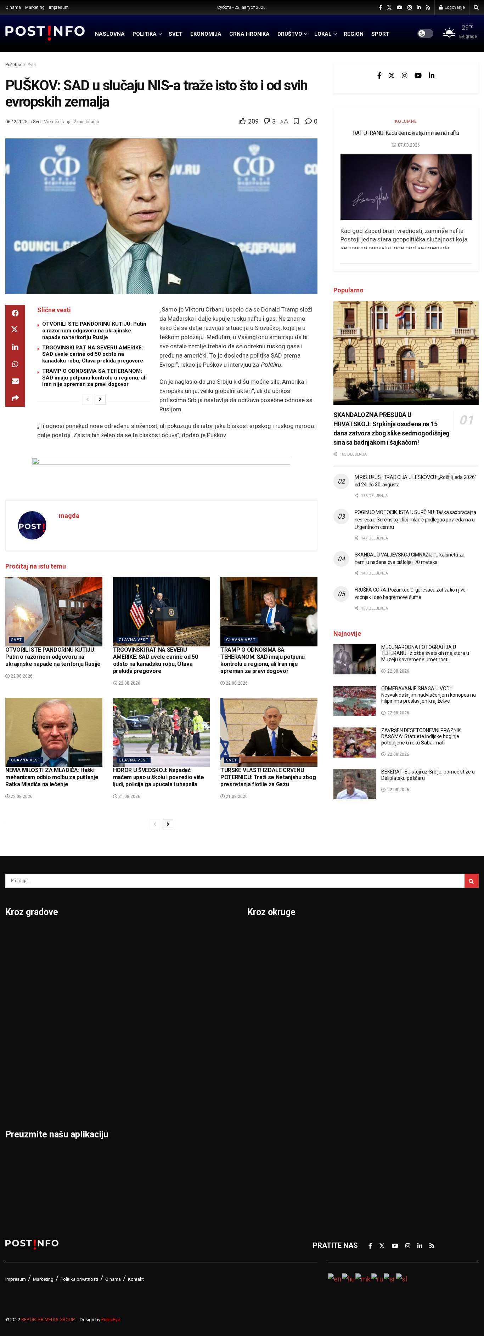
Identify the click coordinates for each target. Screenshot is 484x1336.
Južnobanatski (271, 1009)
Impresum (59, 7)
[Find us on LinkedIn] (419, 7)
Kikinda (17, 1009)
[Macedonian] (363, 1278)
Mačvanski (264, 1064)
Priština (98, 1045)
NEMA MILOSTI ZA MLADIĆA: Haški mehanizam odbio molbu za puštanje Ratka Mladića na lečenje (51, 777)
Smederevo (105, 1101)
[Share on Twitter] (15, 330)
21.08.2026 (128, 796)
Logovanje (454, 7)
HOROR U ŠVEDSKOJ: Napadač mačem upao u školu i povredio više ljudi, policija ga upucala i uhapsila (158, 777)
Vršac (176, 1045)
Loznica (18, 1101)
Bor (11, 953)
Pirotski (260, 1138)
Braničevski (266, 953)
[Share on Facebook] (15, 313)
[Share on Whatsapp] (15, 364)
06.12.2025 (16, 121)
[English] (335, 1278)
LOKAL (323, 34)
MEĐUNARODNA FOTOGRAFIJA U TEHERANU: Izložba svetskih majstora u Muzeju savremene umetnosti (425, 653)
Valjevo (179, 1009)
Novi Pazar (104, 953)
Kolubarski (264, 1027)
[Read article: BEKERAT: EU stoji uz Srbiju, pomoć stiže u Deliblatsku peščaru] (354, 784)
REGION (354, 34)
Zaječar (179, 1064)
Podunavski (266, 1156)
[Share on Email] (15, 381)
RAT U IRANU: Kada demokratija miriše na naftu (406, 133)
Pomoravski (381, 935)
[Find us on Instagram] (409, 7)
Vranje (177, 1027)
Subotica (181, 972)
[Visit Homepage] (45, 33)
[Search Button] (476, 7)
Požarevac (103, 1027)
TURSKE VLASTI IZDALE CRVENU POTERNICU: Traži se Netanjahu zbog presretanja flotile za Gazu (268, 777)
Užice (175, 990)
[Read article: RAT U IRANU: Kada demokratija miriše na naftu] (406, 187)
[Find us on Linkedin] (431, 75)
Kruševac (20, 1064)
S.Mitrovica (185, 953)
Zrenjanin (182, 1082)
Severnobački (384, 990)
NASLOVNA (110, 34)
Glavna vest (133, 640)
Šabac (96, 1082)
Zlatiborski (379, 1138)
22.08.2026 (21, 676)
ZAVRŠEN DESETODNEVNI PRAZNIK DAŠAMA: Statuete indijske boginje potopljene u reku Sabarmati (421, 736)
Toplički (374, 1082)
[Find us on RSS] (428, 7)
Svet (32, 64)
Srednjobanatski (388, 1027)
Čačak (15, 972)
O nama (13, 7)
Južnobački (265, 990)
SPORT (380, 34)
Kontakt (136, 1279)
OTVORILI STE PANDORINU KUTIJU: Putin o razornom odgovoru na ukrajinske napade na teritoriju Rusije (94, 331)
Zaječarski (379, 1101)
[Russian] (377, 1278)
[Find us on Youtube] (400, 7)
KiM (253, 1045)
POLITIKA (145, 34)
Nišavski (261, 1101)
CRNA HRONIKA (249, 34)
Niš (91, 935)
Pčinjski (259, 1119)
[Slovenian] (402, 1278)
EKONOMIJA (205, 34)
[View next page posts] (100, 400)
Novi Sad (101, 972)
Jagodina (20, 990)
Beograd (19, 935)
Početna (13, 64)
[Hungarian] (348, 1278)
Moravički (263, 1082)
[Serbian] (390, 1278)
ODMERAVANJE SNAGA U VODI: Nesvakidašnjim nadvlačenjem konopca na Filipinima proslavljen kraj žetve (428, 695)
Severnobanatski (389, 1009)
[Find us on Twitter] (389, 7)
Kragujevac (23, 1027)
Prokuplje (101, 1064)
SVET (175, 34)
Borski (258, 935)
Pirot (94, 1009)
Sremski (375, 1045)
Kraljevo (18, 1045)
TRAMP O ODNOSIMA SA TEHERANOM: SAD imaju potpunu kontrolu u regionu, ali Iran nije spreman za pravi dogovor (94, 378)
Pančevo (100, 990)
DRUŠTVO (289, 34)
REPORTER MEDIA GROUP (48, 1319)
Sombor (179, 935)
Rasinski (376, 953)
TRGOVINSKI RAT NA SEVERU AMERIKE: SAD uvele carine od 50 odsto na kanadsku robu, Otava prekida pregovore (92, 354)
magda (69, 515)
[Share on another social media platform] (15, 398)
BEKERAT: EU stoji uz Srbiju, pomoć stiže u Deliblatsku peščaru (428, 775)
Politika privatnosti (79, 1279)
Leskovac (21, 1082)
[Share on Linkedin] (15, 347)
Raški (371, 972)
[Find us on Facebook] (380, 7)
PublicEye (110, 1319)
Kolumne (406, 121)
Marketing (35, 7)
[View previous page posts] (87, 400)
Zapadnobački (385, 1119)
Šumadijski (380, 1064)
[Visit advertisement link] (161, 474)
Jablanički (263, 972)
